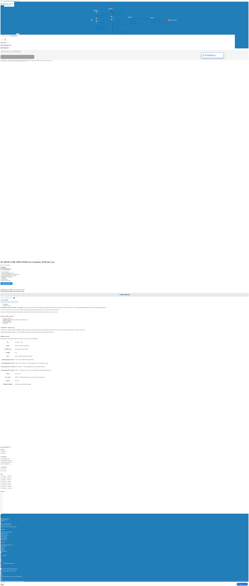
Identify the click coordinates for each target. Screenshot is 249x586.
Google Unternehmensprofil (8, 563)
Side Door (22, 345)
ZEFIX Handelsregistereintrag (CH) (9, 569)
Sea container (17, 349)
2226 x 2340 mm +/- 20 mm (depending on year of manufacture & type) (30, 366)
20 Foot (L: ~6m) (6, 484)
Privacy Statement (12, 581)
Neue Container (4, 536)
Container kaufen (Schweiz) (6, 532)
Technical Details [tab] (6, 305)
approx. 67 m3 (18, 373)
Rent (4, 453)
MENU (2, 584)
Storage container (24, 349)
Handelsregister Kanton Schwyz (8, 571)
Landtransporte (4, 551)
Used (4, 469)
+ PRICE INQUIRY (124, 294)
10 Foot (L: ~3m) (6, 481)
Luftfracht (3, 549)
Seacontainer (8, 301)
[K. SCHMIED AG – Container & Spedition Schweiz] (6, 516)
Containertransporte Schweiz (6, 545)
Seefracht (2, 548)
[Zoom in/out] (1, 582)
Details (126, 401)
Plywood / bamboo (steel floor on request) (23, 356)
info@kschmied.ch (8, 524)
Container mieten (4, 533)
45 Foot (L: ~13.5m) (7, 488)
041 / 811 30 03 (7, 523)
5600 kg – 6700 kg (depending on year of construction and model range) (30, 377)
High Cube (17, 345)
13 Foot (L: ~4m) (6, 483)
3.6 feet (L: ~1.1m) (6, 476)
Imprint (5, 581)
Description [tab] (5, 304)
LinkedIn (4, 555)
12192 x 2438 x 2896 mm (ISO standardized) (24, 359)
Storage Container (14, 301)
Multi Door (27, 345)
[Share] (3, 582)
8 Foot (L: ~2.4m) (6, 479)
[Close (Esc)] (4, 582)
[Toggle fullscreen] (2, 582)
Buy (4, 451)
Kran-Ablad (3, 546)
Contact (2, 581)
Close (18, 33)
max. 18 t (17, 380)
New (16, 352)
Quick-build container (7, 462)
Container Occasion (5, 535)
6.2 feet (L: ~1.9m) (6, 477)
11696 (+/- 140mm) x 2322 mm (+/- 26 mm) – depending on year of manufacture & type (33, 370)
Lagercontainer (4, 539)
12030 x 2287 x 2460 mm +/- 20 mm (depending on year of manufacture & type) (31, 363)
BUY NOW (126, 440)
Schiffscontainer (4, 538)
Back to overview (7, 283)
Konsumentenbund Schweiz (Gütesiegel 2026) (12, 576)
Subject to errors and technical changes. (23, 384)
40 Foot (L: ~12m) (19, 342)
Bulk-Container (6, 463)
